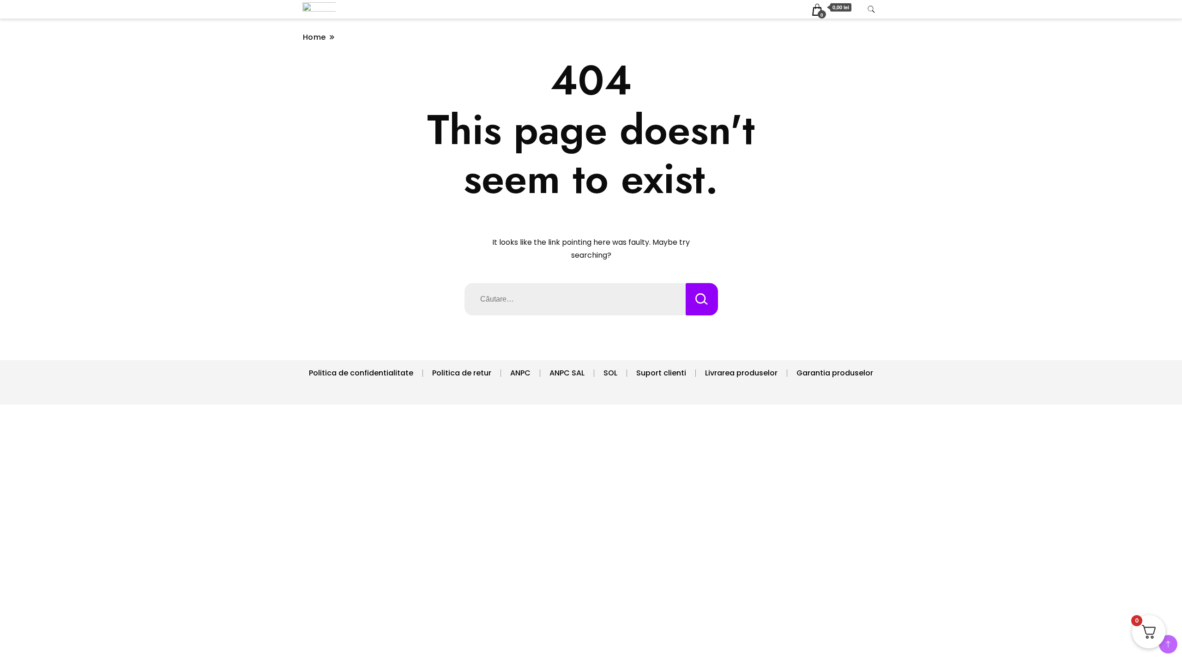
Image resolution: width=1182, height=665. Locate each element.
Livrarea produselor (741, 373)
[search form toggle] (871, 9)
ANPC (520, 373)
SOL (610, 373)
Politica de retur (461, 373)
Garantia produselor (834, 373)
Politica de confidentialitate (361, 373)
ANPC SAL (567, 373)
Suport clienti (661, 373)
